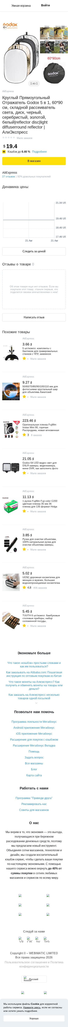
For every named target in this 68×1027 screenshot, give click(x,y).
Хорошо (34, 1018)
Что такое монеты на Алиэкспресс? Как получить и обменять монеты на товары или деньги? (34, 685)
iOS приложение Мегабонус (34, 733)
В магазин (34, 160)
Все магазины (34, 763)
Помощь (34, 751)
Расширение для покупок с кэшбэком (34, 739)
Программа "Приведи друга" (34, 798)
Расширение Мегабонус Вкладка (34, 745)
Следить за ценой (34, 251)
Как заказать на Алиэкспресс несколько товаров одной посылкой (34, 696)
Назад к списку (4, 27)
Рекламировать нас (34, 804)
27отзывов (8, 176)
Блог (34, 769)
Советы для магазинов (34, 810)
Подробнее (39, 151)
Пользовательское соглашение (26, 962)
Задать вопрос (34, 757)
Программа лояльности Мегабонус (34, 721)
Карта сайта (34, 775)
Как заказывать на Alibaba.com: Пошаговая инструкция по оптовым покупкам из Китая (34, 674)
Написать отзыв (34, 317)
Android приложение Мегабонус (34, 727)
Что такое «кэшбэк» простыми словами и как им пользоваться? (34, 664)
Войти (45, 5)
